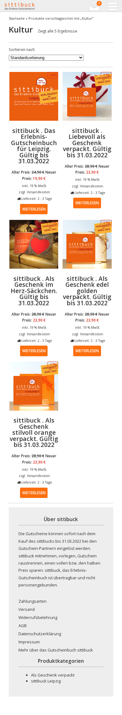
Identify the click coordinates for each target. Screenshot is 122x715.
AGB (22, 625)
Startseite (17, 18)
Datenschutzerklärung (39, 633)
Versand (26, 609)
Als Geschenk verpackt (52, 675)
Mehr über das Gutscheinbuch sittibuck (55, 650)
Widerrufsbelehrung (37, 617)
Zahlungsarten (32, 601)
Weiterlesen (34, 208)
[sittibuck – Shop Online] (32, 6)
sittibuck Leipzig (46, 681)
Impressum (29, 642)
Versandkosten (38, 192)
